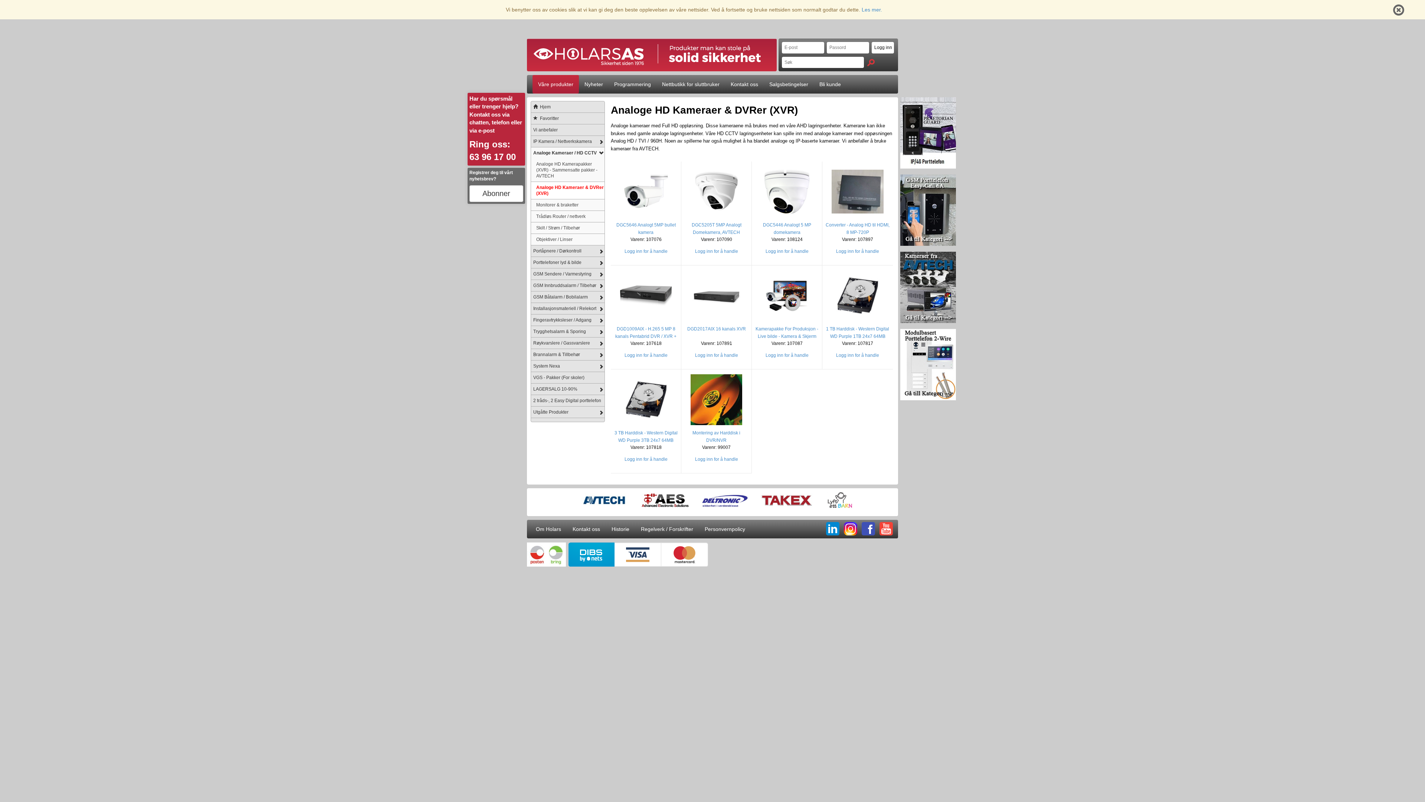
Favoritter (549, 118)
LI (833, 529)
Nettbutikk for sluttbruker (691, 84)
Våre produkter (555, 84)
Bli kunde (830, 84)
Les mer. (872, 10)
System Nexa (546, 366)
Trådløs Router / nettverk (561, 216)
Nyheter (593, 84)
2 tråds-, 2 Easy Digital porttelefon (567, 400)
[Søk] (871, 62)
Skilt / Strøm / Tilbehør (558, 227)
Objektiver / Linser (554, 239)
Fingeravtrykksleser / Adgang (562, 320)
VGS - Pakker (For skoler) (558, 377)
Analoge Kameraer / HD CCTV (565, 153)
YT (886, 529)
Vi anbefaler (545, 130)
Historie (620, 529)
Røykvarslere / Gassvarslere (561, 343)
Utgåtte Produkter (551, 412)
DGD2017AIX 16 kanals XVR (716, 329)
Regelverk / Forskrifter (667, 529)
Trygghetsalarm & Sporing (559, 331)
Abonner (496, 193)
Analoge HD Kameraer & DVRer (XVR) (570, 190)
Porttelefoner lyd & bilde (557, 262)
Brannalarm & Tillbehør (556, 354)
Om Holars (548, 529)
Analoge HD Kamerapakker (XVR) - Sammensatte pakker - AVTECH (566, 170)
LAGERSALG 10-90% (555, 389)
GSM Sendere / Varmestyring (562, 274)
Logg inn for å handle (646, 251)
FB (868, 529)
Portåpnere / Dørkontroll (557, 251)
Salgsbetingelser (788, 84)
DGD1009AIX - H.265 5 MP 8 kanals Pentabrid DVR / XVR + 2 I (646, 336)
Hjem (545, 107)
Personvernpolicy (725, 529)
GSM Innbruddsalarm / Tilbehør (564, 285)
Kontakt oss (744, 84)
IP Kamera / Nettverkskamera (562, 141)
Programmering (632, 84)
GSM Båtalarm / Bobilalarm (560, 297)
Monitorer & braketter (557, 204)
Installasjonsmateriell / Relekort (564, 308)
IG (850, 529)
